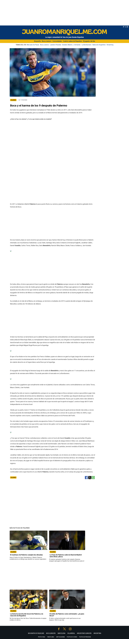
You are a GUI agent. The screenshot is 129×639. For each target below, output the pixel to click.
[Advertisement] (64, 12)
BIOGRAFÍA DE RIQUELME (36, 633)
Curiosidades (57, 41)
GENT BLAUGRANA (60, 637)
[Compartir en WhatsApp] (93, 477)
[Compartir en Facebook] (86, 477)
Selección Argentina (98, 45)
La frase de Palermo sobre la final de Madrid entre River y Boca (66, 556)
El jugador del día (89, 41)
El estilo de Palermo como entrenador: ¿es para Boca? (67, 615)
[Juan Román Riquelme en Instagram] (127, 27)
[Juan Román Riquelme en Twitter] (125, 27)
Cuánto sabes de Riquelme (72, 41)
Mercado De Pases (33, 45)
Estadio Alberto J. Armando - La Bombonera (76, 45)
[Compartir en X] (89, 477)
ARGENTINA (97, 633)
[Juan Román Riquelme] (64, 35)
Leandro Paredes (55, 45)
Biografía (37, 41)
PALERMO (13, 552)
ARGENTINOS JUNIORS (84, 633)
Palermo (13, 477)
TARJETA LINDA (50, 637)
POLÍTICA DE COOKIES (72, 637)
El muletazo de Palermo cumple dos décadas (26, 555)
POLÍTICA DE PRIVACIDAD (85, 637)
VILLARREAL (71, 633)
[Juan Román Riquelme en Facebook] (123, 27)
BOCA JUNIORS (51, 633)
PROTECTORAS (41, 637)
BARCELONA (61, 633)
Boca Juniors (46, 41)
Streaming (110, 45)
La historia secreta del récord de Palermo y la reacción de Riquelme (26, 615)
